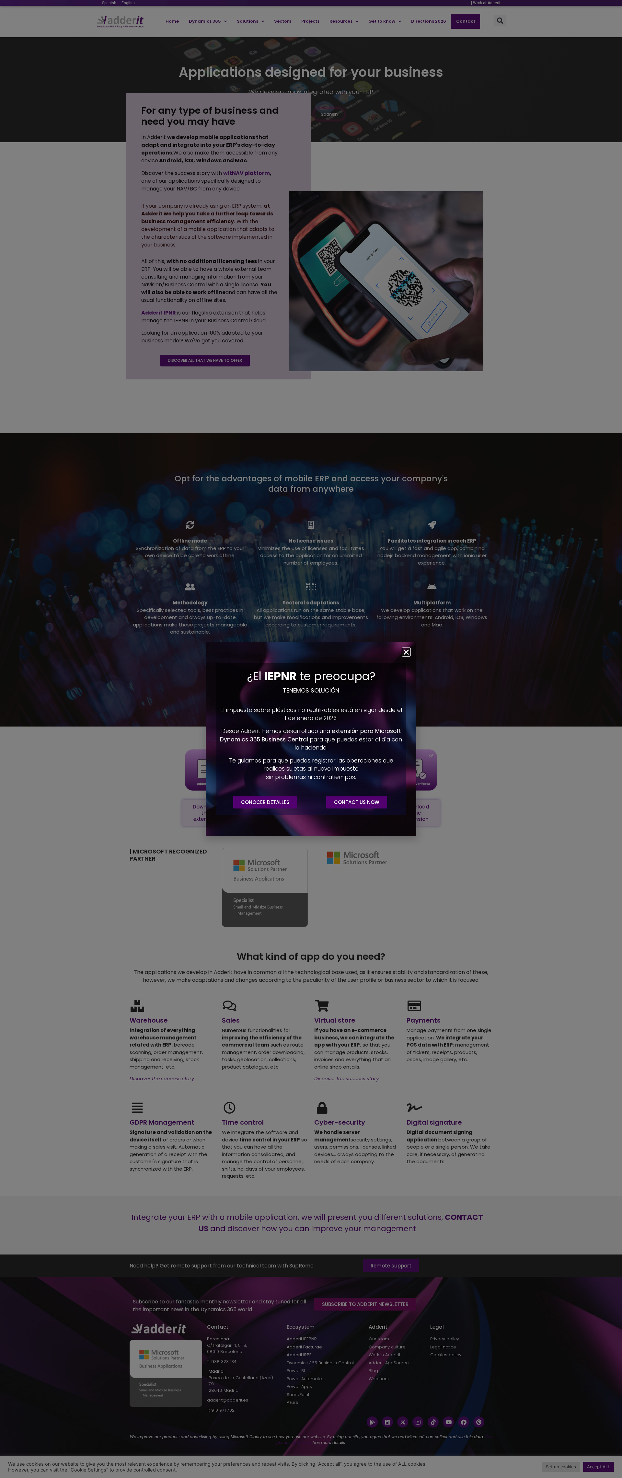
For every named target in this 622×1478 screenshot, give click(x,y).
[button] (406, 652)
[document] (311, 739)
